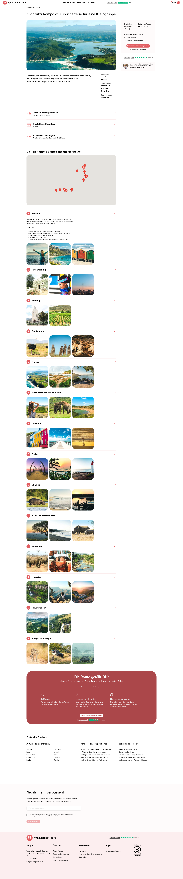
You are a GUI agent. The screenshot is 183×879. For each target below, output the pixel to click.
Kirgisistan (57, 757)
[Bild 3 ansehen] (83, 254)
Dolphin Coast (31, 757)
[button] (56, 190)
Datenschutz (83, 857)
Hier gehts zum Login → (113, 851)
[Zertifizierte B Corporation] (144, 850)
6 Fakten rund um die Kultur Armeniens (93, 752)
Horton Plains (30, 755)
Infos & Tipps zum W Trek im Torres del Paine (96, 749)
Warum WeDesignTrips (60, 860)
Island (55, 755)
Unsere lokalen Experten (61, 854)
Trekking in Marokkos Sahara (128, 749)
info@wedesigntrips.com (34, 862)
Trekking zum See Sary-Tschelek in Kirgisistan (133, 760)
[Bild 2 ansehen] (60, 254)
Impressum (82, 851)
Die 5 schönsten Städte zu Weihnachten (94, 760)
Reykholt (56, 752)
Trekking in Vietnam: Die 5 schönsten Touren (95, 755)
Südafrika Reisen (36, 7)
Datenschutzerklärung (44, 814)
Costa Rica (57, 749)
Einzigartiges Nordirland (126, 752)
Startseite (28, 7)
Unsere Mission (58, 851)
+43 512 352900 (31, 859)
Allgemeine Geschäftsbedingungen (90, 854)
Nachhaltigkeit (57, 857)
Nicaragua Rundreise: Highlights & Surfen (132, 757)
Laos (28, 752)
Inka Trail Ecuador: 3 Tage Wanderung (131, 755)
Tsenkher (57, 760)
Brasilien (29, 760)
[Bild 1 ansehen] (37, 254)
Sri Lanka (29, 749)
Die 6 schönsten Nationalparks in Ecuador (94, 757)
